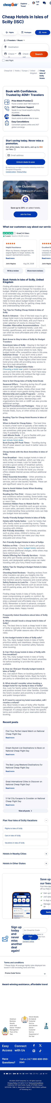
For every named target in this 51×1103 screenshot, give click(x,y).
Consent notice (11, 172)
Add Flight (9, 60)
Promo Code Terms (13, 973)
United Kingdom (33, 72)
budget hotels (29, 548)
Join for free (25, 214)
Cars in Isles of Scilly (13, 836)
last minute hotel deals (13, 440)
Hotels (17, 71)
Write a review (13, 271)
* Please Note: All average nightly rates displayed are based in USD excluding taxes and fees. (24, 966)
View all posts (24, 811)
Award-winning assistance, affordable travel (25, 984)
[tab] (9, 32)
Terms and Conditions (36, 1083)
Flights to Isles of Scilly (13, 828)
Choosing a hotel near (13, 369)
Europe (25, 71)
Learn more (25, 194)
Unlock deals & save (25, 162)
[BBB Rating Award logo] (44, 1027)
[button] (36, 3)
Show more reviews (35, 271)
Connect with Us (20, 1048)
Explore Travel (24, 5)
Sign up (30, 937)
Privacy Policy (21, 172)
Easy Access (7, 1048)
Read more (10, 738)
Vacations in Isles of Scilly (15, 843)
